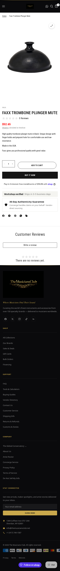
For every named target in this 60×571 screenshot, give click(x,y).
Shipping (5, 128)
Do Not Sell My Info (11, 478)
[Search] (51, 6)
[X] (10, 215)
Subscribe (30, 513)
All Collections (9, 337)
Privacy (5, 558)
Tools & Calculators (11, 389)
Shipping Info (9, 416)
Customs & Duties (10, 427)
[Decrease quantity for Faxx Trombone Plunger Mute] (4, 164)
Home (4, 16)
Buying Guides (9, 394)
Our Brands (8, 343)
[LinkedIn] (33, 319)
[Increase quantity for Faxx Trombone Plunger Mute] (12, 164)
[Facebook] (4, 215)
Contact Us (8, 405)
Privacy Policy (9, 467)
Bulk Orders (8, 359)
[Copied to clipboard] (27, 215)
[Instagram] (19, 319)
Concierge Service (10, 462)
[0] (56, 6)
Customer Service (10, 410)
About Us (7, 451)
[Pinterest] (16, 215)
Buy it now (30, 175)
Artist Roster (8, 457)
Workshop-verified (13, 194)
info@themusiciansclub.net (18, 528)
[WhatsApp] (21, 215)
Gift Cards (7, 354)
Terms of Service (10, 473)
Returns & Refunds (11, 421)
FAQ (5, 383)
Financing (7, 364)
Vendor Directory (10, 400)
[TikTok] (26, 319)
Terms (13, 558)
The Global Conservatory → (15, 446)
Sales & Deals (8, 348)
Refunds (22, 558)
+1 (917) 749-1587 (13, 532)
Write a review (30, 245)
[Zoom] (51, 26)
